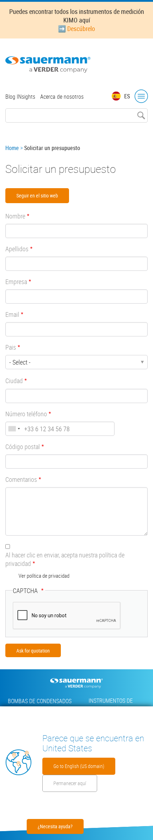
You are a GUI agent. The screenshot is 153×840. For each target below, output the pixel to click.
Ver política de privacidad (44, 575)
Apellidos (16, 248)
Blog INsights (20, 97)
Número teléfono (26, 413)
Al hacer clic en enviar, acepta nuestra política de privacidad (65, 559)
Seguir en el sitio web (37, 195)
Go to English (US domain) (78, 766)
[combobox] (14, 429)
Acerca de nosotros (62, 97)
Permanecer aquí (69, 783)
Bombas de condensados (40, 701)
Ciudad (14, 380)
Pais (10, 347)
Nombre (15, 216)
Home (12, 148)
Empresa (16, 281)
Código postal (22, 446)
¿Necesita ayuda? (55, 826)
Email (12, 314)
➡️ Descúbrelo (76, 28)
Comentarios (21, 479)
